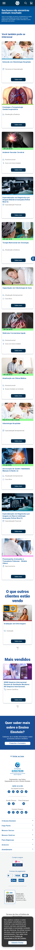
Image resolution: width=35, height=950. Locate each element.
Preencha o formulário (17, 743)
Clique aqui (20, 893)
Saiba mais (18, 79)
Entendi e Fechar (17, 943)
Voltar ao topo (18, 756)
